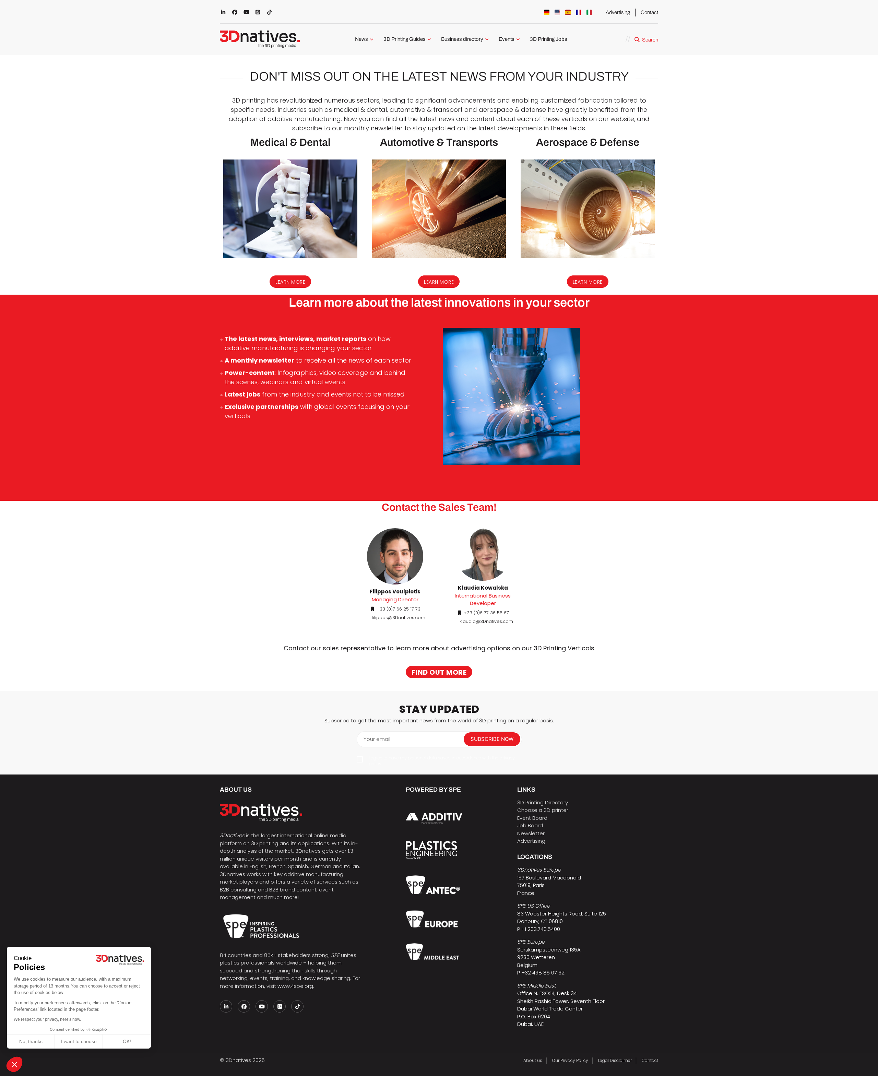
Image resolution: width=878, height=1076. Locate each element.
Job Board (530, 825)
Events (506, 39)
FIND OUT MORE (439, 672)
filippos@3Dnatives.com (398, 617)
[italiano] (589, 12)
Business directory (462, 39)
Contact (649, 12)
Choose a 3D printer (542, 810)
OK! (127, 1041)
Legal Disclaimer (615, 1060)
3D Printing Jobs (548, 39)
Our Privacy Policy (570, 1060)
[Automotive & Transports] (439, 208)
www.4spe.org (295, 986)
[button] (14, 1064)
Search (650, 40)
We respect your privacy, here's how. (47, 1019)
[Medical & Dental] (290, 208)
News (361, 39)
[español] (568, 12)
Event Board (532, 817)
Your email (377, 739)
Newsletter (531, 833)
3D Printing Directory (542, 802)
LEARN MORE (290, 282)
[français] (578, 12)
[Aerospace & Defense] (588, 208)
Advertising (618, 12)
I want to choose (79, 1041)
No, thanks (31, 1041)
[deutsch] (546, 12)
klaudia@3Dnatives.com (486, 621)
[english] (557, 12)
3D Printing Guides (404, 39)
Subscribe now (492, 739)
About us (532, 1060)
